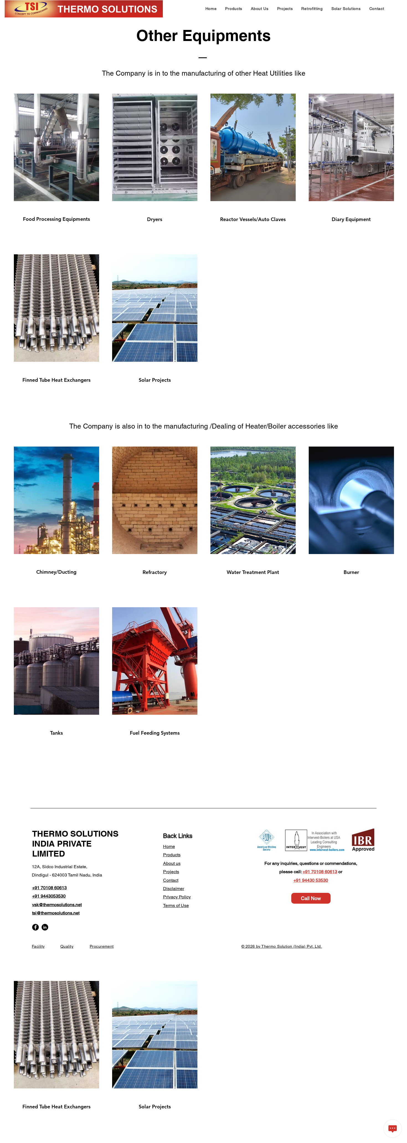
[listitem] (56, 167)
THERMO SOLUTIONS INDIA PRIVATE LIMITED (75, 843)
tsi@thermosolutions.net (55, 913)
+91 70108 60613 (320, 871)
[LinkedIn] (45, 927)
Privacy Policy (177, 896)
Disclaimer (173, 888)
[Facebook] (35, 927)
